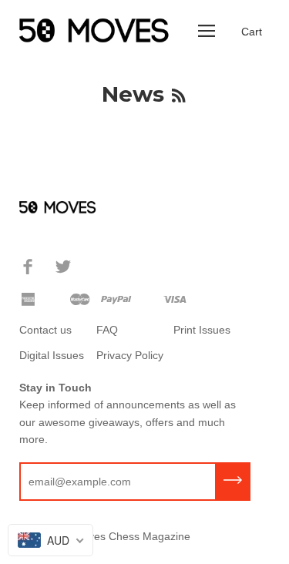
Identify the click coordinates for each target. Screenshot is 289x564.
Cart (251, 31)
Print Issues (201, 330)
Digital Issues (51, 355)
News (133, 94)
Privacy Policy (129, 355)
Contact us (45, 330)
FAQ (107, 330)
